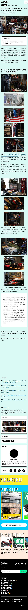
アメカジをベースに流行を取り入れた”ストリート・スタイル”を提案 (13, 42)
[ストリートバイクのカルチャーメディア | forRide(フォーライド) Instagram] (16, 563)
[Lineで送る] (19, 470)
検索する (23, 571)
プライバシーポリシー (6, 601)
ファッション (4, 5)
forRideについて (5, 599)
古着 (16, 5)
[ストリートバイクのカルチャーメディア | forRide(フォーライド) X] (19, 563)
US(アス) (6, 407)
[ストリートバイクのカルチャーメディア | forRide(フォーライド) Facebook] (25, 563)
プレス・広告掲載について (16, 599)
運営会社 (20, 601)
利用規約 (14, 601)
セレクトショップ (11, 5)
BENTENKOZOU (14, 459)
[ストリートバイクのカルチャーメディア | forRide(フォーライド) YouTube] (22, 563)
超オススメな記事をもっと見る (14, 525)
